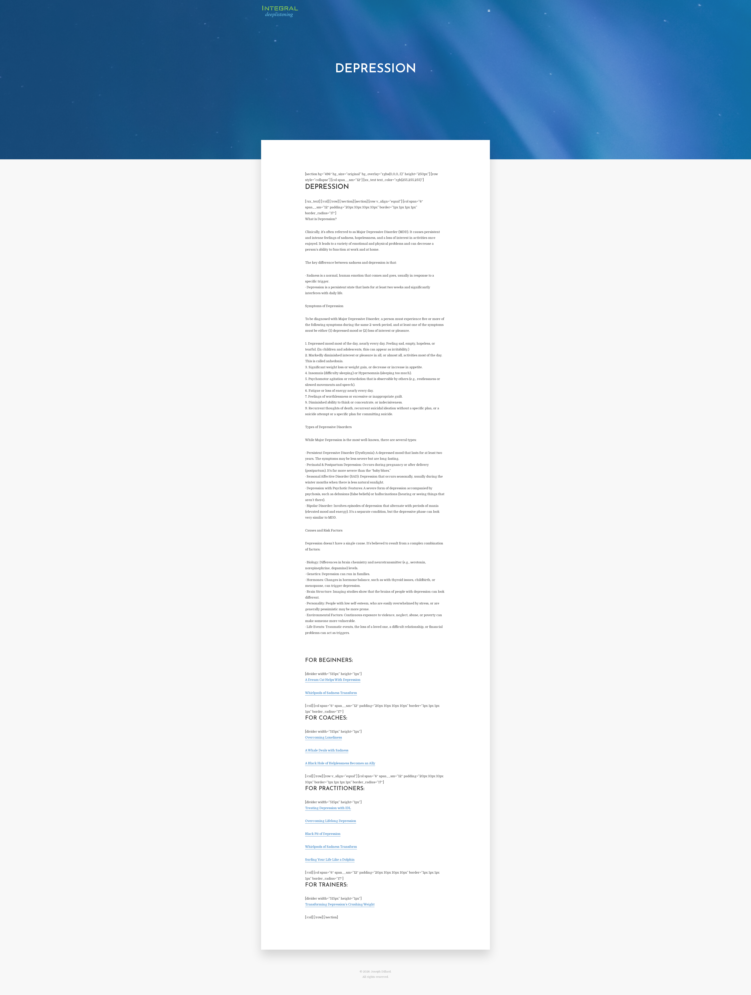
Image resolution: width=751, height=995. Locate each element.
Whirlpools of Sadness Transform (331, 693)
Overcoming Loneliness (323, 737)
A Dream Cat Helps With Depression (332, 680)
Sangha (461, 11)
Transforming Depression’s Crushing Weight (340, 904)
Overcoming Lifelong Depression (330, 821)
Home (398, 11)
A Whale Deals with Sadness (326, 750)
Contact (476, 11)
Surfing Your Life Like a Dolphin (330, 859)
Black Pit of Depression (322, 834)
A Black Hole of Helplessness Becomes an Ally (340, 763)
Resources (444, 11)
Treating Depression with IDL (328, 808)
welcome (413, 11)
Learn (428, 11)
